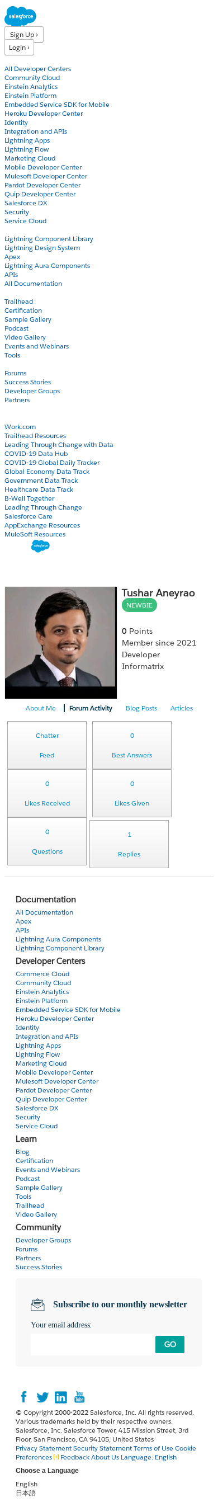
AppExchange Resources (42, 525)
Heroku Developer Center (43, 113)
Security (16, 211)
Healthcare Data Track (38, 489)
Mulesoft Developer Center (45, 176)
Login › (19, 47)
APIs (11, 274)
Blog (11, 408)
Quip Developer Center (39, 194)
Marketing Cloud (29, 158)
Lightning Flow (26, 149)
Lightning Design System (42, 247)
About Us (105, 1457)
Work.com (20, 426)
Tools (12, 355)
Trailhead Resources (35, 435)
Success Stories (27, 382)
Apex (12, 256)
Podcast (16, 328)
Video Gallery (25, 337)
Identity (16, 122)
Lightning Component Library (48, 238)
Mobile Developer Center (43, 167)
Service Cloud (25, 220)
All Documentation (33, 283)
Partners (17, 399)
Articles (181, 708)
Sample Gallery (27, 319)
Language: (149, 1457)
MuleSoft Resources (34, 534)
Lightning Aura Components (47, 265)
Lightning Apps (27, 140)
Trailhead (18, 301)
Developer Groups (32, 390)
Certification (23, 310)
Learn (13, 292)
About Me (41, 708)
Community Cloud (32, 77)
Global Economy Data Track (46, 471)
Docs (12, 229)
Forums (15, 373)
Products (19, 59)
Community (24, 364)
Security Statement (103, 1448)
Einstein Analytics (31, 86)
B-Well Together (29, 498)
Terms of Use (153, 1448)
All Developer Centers (37, 68)
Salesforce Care (28, 516)
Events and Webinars (36, 346)
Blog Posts (141, 708)
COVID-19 (20, 417)
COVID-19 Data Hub (36, 453)
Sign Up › (24, 34)
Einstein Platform (30, 95)
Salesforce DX (25, 203)
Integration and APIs (35, 131)
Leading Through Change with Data (58, 444)
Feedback (75, 1457)
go (170, 1344)
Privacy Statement (44, 1448)
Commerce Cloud (42, 973)
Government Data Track (41, 480)
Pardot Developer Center (42, 185)
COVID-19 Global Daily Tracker (51, 462)
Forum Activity (90, 708)
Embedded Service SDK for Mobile (57, 104)
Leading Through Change (43, 507)
